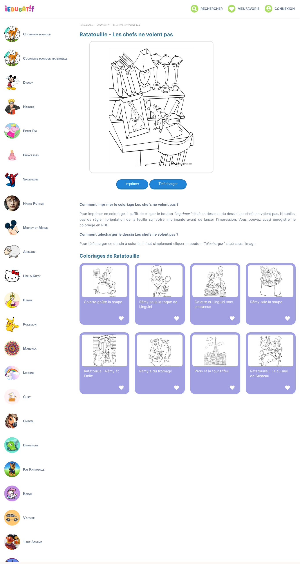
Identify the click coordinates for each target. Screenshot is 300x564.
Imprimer (132, 184)
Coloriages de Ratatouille (109, 256)
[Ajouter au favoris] (104, 319)
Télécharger (168, 184)
